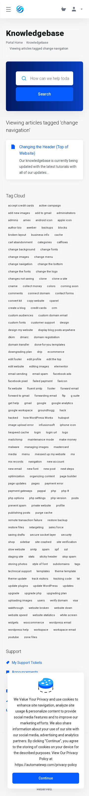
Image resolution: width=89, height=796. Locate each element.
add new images (19, 213)
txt (78, 578)
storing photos (17, 564)
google (41, 403)
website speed (17, 615)
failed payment (42, 381)
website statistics (44, 615)
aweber (31, 227)
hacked (13, 417)
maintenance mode (41, 439)
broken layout (17, 234)
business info (40, 234)
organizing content (42, 476)
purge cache (43, 512)
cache (58, 234)
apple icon (65, 220)
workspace (41, 629)
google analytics (62, 403)
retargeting (36, 527)
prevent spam (17, 505)
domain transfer (18, 344)
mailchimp (15, 439)
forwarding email (46, 395)
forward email (70, 388)
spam (45, 549)
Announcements (24, 672)
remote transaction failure (25, 520)
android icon (44, 220)
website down (63, 608)
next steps (67, 469)
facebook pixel (18, 381)
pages (35, 483)
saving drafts (16, 534)
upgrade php (33, 593)
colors (51, 286)
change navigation (20, 264)
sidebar (25, 542)
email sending (17, 374)
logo (65, 432)
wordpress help (18, 629)
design (64, 322)
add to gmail (43, 213)
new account (55, 461)
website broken (39, 608)
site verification (67, 542)
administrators (66, 213)
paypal (41, 491)
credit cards (38, 308)
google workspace (20, 410)
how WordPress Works (38, 417)
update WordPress (45, 586)
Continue (46, 778)
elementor (61, 366)
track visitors (40, 578)
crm (54, 308)
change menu (43, 257)
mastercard (61, 447)
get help (13, 403)
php (53, 491)
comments (15, 293)
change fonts (49, 249)
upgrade (13, 593)
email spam (40, 374)
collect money (32, 286)
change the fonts (19, 271)
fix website (15, 388)
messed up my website (50, 454)
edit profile (34, 359)
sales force (56, 527)
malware (13, 447)
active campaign (50, 205)
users (41, 600)
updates (68, 586)
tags (77, 564)
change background (21, 249)
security (66, 534)
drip (39, 352)
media (12, 454)
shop (11, 542)
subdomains (61, 564)
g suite (75, 395)
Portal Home (14, 42)
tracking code (62, 578)
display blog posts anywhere (56, 330)
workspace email (64, 629)
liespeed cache (18, 432)
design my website (20, 330)
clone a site (59, 278)
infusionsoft (47, 425)
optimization (16, 476)
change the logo (47, 271)
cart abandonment (20, 242)
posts (75, 498)
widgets (13, 622)
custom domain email (52, 315)
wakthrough (15, 608)
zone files (30, 637)
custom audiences (20, 315)
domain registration (47, 337)
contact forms (64, 293)
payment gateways (20, 491)
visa (75, 600)
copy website (35, 300)
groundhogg (46, 410)
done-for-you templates (49, 344)
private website (41, 505)
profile (60, 505)
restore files (16, 527)
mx (73, 454)
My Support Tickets (26, 663)
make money (67, 439)
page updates (17, 483)
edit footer (15, 359)
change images (18, 257)
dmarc (24, 337)
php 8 (65, 491)
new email (15, 469)
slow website (16, 549)
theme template (65, 571)
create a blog (16, 308)
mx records (15, 461)
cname (13, 286)
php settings (37, 498)
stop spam (69, 556)
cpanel (54, 300)
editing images (39, 366)
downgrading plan (20, 352)
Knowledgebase (37, 42)
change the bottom (50, 264)
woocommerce (33, 622)
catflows (62, 242)
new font (32, 469)
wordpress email (60, 622)
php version (58, 498)
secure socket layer (43, 534)
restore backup (57, 520)
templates (43, 571)
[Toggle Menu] (8, 9)
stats (31, 556)
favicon (62, 381)
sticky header (48, 556)
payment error (54, 483)
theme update (17, 578)
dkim (11, 337)
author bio (15, 227)
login (37, 432)
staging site (15, 556)
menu (26, 454)
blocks (62, 227)
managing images (36, 447)
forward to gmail (18, 395)
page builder (68, 476)
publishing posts (19, 512)
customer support (43, 322)
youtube (13, 637)
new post (49, 469)
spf (57, 549)
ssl (66, 549)
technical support (19, 571)
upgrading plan (57, 593)
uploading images (20, 600)
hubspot (63, 417)
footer (51, 388)
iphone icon (68, 425)
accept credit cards (21, 205)
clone (43, 278)
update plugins (18, 586)
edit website (16, 366)
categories (45, 242)
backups (47, 227)
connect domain (39, 293)
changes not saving (21, 278)
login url (51, 432)
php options (16, 498)
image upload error (21, 425)
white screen (68, 615)
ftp (64, 395)
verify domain (59, 600)
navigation (35, 461)
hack (63, 410)
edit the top (53, 359)
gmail (28, 403)
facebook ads (62, 374)
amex (26, 220)
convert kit (15, 300)
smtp (33, 549)
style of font (40, 564)
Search (44, 94)
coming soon (69, 286)
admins (13, 220)
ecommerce (55, 352)
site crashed (43, 542)
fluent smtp (34, 388)
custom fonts (17, 322)
